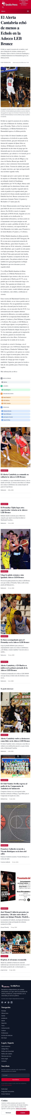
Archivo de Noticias (6, 1035)
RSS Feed (4, 1038)
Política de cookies (21, 1108)
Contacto (3, 1061)
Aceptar (22, 1113)
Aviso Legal (4, 1058)
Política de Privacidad (7, 1051)
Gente (3, 1020)
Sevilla (3, 1016)
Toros (2, 1025)
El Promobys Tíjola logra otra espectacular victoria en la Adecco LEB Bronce (14, 510)
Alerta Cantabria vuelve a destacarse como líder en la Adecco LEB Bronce (15, 739)
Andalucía (4, 1018)
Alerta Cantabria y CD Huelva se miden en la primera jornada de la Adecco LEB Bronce (14, 668)
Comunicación (5, 1028)
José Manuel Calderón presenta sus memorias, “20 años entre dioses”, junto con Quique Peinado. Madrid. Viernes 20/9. (15, 916)
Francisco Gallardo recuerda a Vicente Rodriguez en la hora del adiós (13, 851)
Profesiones (4, 1033)
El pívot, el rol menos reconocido (13, 959)
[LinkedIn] (11, 1002)
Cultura (3, 1030)
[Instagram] (8, 1002)
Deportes (4, 1023)
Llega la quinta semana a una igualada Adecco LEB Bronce (12, 576)
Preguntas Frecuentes (7, 1091)
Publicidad (4, 1089)
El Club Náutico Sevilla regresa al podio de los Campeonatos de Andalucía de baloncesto (14, 786)
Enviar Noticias (5, 1094)
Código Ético (5, 1049)
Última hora (4, 1013)
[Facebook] (2, 1002)
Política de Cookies (6, 1054)
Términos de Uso (6, 1056)
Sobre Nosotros (5, 1046)
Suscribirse (15, 1079)
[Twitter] (5, 1002)
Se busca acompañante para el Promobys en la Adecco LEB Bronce (15, 641)
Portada (3, 1011)
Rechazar (8, 1113)
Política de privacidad (6, 1085)
